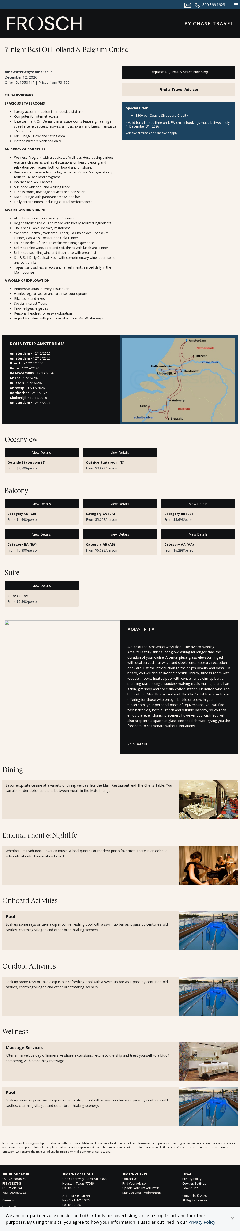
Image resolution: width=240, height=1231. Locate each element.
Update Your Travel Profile (141, 1188)
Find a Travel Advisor (179, 89)
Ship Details (137, 744)
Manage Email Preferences (141, 1192)
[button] (232, 1219)
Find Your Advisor (134, 1183)
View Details (41, 452)
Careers (8, 1200)
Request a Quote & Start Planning (178, 72)
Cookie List (190, 1188)
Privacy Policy (201, 1222)
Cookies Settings (194, 1184)
